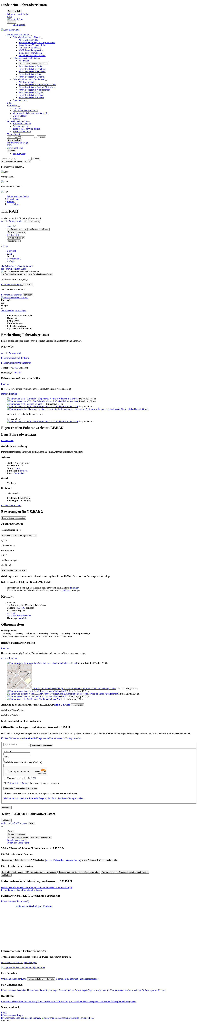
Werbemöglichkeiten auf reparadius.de (30, 113)
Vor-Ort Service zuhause (30, 47)
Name (6, 756)
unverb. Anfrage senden (12, 221)
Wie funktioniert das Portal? (25, 110)
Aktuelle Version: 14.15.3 (83, 1018)
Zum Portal (12, 105)
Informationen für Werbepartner (143, 990)
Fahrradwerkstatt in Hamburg (32, 69)
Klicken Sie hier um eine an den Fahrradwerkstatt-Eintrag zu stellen (41, 738)
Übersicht (11, 251)
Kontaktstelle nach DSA (49, 1001)
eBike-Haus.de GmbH (138, 409)
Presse (4, 1012)
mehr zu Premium (9, 394)
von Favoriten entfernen (38, 229)
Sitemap (115, 1001)
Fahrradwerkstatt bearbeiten (14, 990)
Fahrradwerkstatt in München (32, 71)
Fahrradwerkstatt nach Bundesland (29, 79)
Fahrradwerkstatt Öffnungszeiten (16, 363)
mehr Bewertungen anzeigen (14, 570)
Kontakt (16, 118)
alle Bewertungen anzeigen (13, 310)
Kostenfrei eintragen (22, 123)
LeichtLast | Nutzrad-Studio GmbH (50, 691)
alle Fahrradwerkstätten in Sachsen (17, 266)
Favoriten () (15, 901)
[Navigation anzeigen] (2, 826)
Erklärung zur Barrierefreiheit (74, 1001)
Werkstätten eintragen (17, 121)
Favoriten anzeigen (16, 840)
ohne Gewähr (62, 704)
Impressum (6, 1001)
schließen (28, 284)
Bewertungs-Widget (84, 990)
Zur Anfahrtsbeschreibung (19, 615)
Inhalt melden (13, 241)
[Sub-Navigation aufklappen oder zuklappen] (30, 35)
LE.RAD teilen (14, 235)
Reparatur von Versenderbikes (32, 45)
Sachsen (24, 470)
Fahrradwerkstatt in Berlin (30, 66)
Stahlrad (38, 404)
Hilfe (9, 16)
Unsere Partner (19, 116)
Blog (9, 103)
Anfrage (10, 261)
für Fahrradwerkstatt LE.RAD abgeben (23, 860)
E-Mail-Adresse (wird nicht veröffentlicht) (22, 762)
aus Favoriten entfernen (41, 837)
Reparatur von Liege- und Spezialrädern (37, 42)
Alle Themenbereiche (28, 40)
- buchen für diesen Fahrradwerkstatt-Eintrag (125, 872)
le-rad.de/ (11, 226)
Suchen (41, 137)
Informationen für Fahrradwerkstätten (111, 990)
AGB (33, 778)
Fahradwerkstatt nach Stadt (25, 58)
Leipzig (16, 468)
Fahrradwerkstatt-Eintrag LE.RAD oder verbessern (29, 872)
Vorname (7, 751)
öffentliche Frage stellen (42, 745)
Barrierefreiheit (14, 11)
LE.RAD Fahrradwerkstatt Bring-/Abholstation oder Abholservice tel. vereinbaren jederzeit (74, 688)
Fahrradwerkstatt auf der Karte (15, 358)
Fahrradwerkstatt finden (18, 34)
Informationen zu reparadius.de (84, 979)
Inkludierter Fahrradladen (30, 53)
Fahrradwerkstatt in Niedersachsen (34, 90)
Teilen (10, 831)
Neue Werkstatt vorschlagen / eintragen (19, 962)
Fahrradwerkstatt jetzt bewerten (19, 535)
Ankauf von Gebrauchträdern (32, 55)
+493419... (15, 368)
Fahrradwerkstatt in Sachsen (31, 97)
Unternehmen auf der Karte (14, 979)
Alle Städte (24, 60)
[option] (19, 25)
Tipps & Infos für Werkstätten (26, 129)
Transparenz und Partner (99, 1001)
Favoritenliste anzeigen (12, 284)
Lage (9, 253)
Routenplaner (7, 440)
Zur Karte (11, 613)
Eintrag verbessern (16, 238)
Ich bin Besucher (21, 890)
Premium (5, 384)
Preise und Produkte (22, 131)
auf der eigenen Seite (79, 872)
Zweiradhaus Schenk (67, 663)
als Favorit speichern (17, 229)
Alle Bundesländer (27, 82)
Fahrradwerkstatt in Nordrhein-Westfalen (37, 84)
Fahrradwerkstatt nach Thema (27, 37)
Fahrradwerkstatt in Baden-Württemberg (37, 87)
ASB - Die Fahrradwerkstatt (65, 401)
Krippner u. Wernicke (69, 398)
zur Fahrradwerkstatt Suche (13, 269)
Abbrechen (32, 788)
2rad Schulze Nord (53, 699)
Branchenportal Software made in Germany (36, 1018)
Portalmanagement (127, 1001)
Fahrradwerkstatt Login (17, 14)
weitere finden (63, 860)
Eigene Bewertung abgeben (13, 518)
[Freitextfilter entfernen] (35, 137)
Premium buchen (20, 126)
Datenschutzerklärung (17, 783)
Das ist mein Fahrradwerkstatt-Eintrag (36, 887)
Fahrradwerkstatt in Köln (30, 74)
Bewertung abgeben (16, 232)
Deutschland (19, 473)
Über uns (17, 108)
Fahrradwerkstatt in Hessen (31, 95)
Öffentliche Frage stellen (18, 842)
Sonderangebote (20, 100)
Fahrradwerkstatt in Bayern (31, 92)
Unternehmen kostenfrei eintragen (43, 990)
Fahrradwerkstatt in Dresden (31, 76)
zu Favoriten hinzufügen (18, 837)
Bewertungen (14, 258)
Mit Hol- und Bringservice (31, 50)
